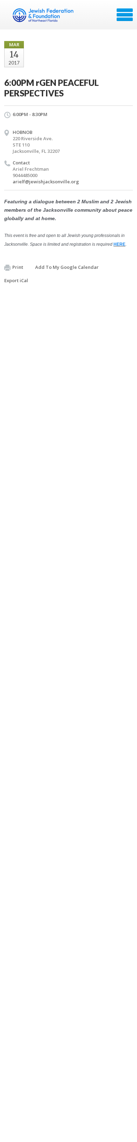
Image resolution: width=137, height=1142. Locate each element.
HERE (119, 244)
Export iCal (16, 280)
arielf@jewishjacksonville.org (46, 181)
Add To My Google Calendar (67, 267)
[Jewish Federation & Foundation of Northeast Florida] (43, 17)
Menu (125, 14)
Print (17, 267)
